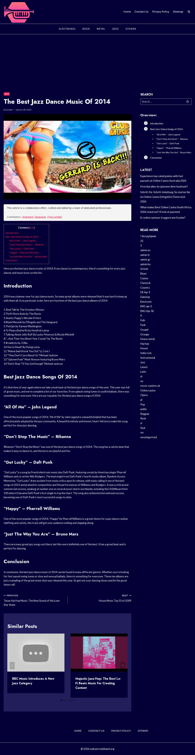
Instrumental (147, 357)
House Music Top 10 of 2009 (115, 598)
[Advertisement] (97, 57)
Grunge (144, 334)
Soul (142, 427)
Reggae (144, 413)
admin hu (145, 264)
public (143, 409)
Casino (144, 278)
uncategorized (148, 437)
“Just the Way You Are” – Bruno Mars (28, 256)
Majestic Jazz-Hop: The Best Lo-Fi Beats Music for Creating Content (98, 683)
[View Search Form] (188, 11)
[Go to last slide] (12, 665)
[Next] (122, 665)
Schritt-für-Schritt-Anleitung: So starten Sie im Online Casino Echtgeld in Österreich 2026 (165, 197)
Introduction (12, 232)
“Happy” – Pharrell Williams (24, 252)
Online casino (148, 390)
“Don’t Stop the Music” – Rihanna (26, 244)
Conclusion (11, 260)
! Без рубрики (148, 236)
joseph (9, 109)
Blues (143, 273)
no (141, 381)
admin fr (145, 255)
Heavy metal (147, 339)
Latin (143, 371)
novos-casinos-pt (150, 385)
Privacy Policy (160, 11)
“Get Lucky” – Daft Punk (21, 248)
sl (141, 423)
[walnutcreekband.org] (19, 12)
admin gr (145, 259)
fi (141, 315)
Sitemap (178, 11)
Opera (144, 395)
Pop (142, 404)
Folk (142, 320)
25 (141, 240)
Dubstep (145, 297)
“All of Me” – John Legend (22, 240)
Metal (101, 28)
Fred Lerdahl (54, 217)
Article (144, 268)
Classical (145, 282)
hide (32, 227)
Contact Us (142, 11)
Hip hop (144, 343)
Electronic (67, 28)
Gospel (144, 329)
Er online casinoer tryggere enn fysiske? (162, 217)
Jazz (115, 28)
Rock (86, 28)
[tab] (61, 700)
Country (145, 287)
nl (141, 376)
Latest (144, 367)
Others (131, 28)
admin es (145, 250)
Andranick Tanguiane (34, 217)
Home (127, 11)
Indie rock (146, 353)
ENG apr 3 (146, 306)
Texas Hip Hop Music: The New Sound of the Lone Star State (32, 600)
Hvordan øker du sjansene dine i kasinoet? (164, 186)
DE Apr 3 (145, 292)
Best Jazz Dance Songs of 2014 (21, 236)
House (144, 348)
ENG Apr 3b (147, 311)
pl (141, 399)
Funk (143, 324)
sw (142, 432)
